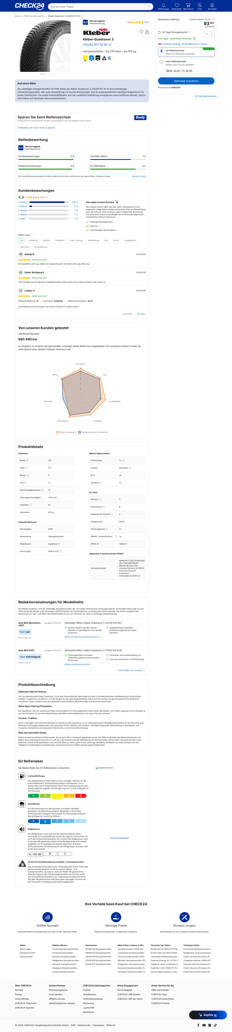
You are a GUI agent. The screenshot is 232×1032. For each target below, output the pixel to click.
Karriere (19, 990)
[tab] (42, 74)
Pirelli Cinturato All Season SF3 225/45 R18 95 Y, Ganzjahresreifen (197, 968)
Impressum (98, 1025)
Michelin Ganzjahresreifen (64, 956)
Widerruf (110, 1025)
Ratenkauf (88, 1012)
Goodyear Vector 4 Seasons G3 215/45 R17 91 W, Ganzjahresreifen (165, 964)
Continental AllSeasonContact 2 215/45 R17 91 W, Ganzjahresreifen (165, 956)
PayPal (86, 990)
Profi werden (55, 994)
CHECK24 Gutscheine (162, 998)
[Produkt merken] (141, 32)
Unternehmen (22, 998)
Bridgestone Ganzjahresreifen (65, 960)
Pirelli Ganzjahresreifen (62, 953)
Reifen (18, 16)
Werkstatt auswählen (186, 81)
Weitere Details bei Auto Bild (77, 664)
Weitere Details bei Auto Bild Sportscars (82, 637)
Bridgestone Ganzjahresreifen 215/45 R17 (132, 964)
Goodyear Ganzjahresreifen (64, 968)
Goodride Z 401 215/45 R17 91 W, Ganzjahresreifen (165, 968)
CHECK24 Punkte (160, 1003)
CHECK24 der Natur (130, 998)
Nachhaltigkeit (124, 990)
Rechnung (88, 1003)
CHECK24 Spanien (24, 1007)
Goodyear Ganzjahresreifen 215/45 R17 (132, 972)
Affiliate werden (57, 998)
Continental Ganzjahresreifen (65, 949)
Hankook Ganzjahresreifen (64, 964)
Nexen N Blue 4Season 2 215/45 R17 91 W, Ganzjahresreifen (165, 972)
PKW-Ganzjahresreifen (34, 16)
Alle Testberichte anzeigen (131, 670)
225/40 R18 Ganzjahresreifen (98, 956)
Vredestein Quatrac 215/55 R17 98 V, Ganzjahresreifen (197, 960)
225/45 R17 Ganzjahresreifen (98, 964)
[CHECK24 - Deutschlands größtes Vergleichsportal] (29, 6)
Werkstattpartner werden (62, 1003)
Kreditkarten (89, 994)
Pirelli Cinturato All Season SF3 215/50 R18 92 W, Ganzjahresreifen (197, 972)
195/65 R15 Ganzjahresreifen (98, 953)
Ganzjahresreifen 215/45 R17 (130, 949)
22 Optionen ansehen (206, 96)
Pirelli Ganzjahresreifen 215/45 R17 (132, 956)
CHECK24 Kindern (128, 994)
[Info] (27, 460)
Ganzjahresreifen (27, 953)
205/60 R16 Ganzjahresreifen (98, 949)
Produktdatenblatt (119, 838)
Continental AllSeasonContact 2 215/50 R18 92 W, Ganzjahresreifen (197, 949)
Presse (18, 994)
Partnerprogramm (58, 990)
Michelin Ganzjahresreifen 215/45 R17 (132, 960)
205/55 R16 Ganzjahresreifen (98, 960)
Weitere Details (139, 176)
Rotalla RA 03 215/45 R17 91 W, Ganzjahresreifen (165, 949)
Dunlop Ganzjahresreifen (63, 972)
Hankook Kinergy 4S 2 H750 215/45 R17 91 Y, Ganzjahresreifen (165, 960)
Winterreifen (25, 949)
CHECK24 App (159, 994)
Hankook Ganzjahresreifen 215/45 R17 (132, 968)
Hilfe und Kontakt (160, 990)
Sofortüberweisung (93, 998)
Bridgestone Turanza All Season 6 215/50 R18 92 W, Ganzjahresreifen (197, 953)
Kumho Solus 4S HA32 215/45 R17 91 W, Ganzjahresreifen (165, 953)
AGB (73, 1025)
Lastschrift (88, 1007)
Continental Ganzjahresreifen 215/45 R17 (132, 953)
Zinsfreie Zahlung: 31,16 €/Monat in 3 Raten (185, 44)
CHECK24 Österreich (26, 1003)
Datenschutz (84, 1025)
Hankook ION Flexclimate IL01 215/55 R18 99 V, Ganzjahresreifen (197, 964)
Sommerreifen (26, 956)
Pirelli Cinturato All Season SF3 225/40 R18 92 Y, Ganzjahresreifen (197, 956)
